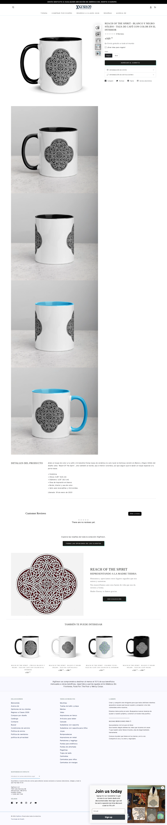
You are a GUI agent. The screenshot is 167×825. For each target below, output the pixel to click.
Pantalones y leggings (68, 740)
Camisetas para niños (68, 759)
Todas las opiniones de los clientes (83, 543)
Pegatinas (64, 750)
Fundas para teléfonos (69, 744)
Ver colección (114, 599)
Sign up (108, 817)
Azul (116, 55)
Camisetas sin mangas (69, 762)
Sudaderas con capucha (69, 725)
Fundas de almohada (68, 747)
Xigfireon (19, 816)
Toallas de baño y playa (69, 706)
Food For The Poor (81, 686)
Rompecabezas (66, 734)
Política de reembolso (19, 734)
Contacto (14, 722)
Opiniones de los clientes (21, 709)
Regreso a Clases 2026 (20, 712)
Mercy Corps (97, 686)
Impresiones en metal (68, 737)
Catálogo (14, 719)
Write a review (135, 514)
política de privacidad (19, 737)
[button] (13, 7)
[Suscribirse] (39, 776)
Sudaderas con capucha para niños (74, 728)
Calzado (63, 722)
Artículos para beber (68, 719)
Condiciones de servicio (20, 728)
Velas (62, 712)
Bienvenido (15, 703)
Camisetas (64, 756)
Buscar (13, 725)
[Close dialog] (162, 787)
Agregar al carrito (130, 62)
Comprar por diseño (19, 715)
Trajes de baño (66, 753)
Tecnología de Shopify (17, 819)
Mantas (63, 709)
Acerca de (15, 706)
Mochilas (63, 703)
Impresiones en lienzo (68, 715)
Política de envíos (18, 731)
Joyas (62, 731)
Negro (108, 55)
